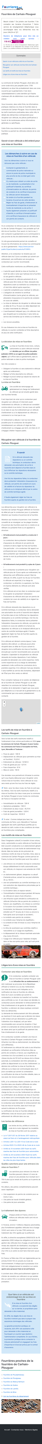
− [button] (4, 705)
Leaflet (38, 723)
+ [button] (4, 702)
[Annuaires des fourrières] (12, 8)
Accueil (7, 1430)
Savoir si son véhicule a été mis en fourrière (18, 61)
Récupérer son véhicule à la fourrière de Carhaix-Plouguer (20, 66)
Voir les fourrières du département (16, 1396)
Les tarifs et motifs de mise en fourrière (16, 71)
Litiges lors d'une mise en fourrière (15, 74)
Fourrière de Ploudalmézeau (13, 1375)
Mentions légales (31, 1430)
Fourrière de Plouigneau (12, 1378)
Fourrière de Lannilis (10, 1389)
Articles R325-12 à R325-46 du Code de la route (21, 1145)
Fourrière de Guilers (10, 1385)
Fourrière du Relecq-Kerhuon (13, 1382)
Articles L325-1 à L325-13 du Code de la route (20, 1142)
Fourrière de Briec (10, 1392)
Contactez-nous (17, 1430)
